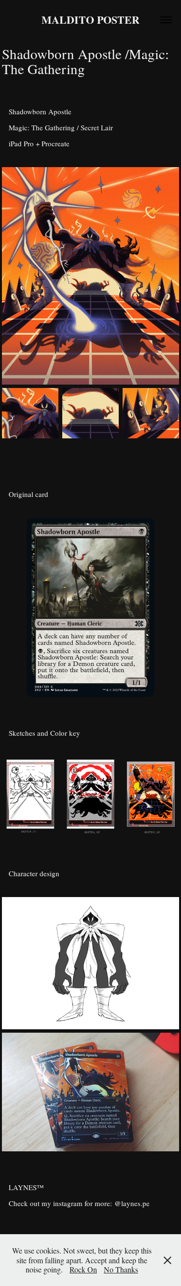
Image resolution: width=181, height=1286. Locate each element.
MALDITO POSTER (90, 20)
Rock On (83, 1269)
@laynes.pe (132, 1203)
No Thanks (121, 1269)
